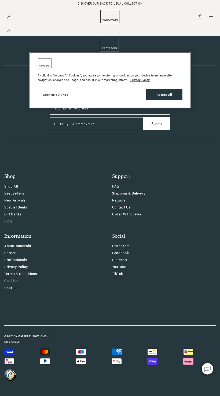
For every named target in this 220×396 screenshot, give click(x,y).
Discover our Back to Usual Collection (110, 3)
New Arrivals (15, 200)
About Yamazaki (17, 245)
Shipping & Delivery (128, 193)
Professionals (15, 259)
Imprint (10, 287)
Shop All (11, 186)
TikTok (117, 273)
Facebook (120, 252)
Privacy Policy (16, 266)
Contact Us (121, 207)
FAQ (115, 186)
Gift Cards (12, 214)
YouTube (119, 266)
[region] (110, 80)
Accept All (164, 94)
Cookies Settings (55, 94)
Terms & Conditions (20, 273)
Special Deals (15, 207)
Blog (8, 221)
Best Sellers (14, 193)
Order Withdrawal (127, 214)
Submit (156, 124)
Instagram (121, 245)
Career (10, 252)
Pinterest (119, 259)
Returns (118, 200)
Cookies (11, 280)
